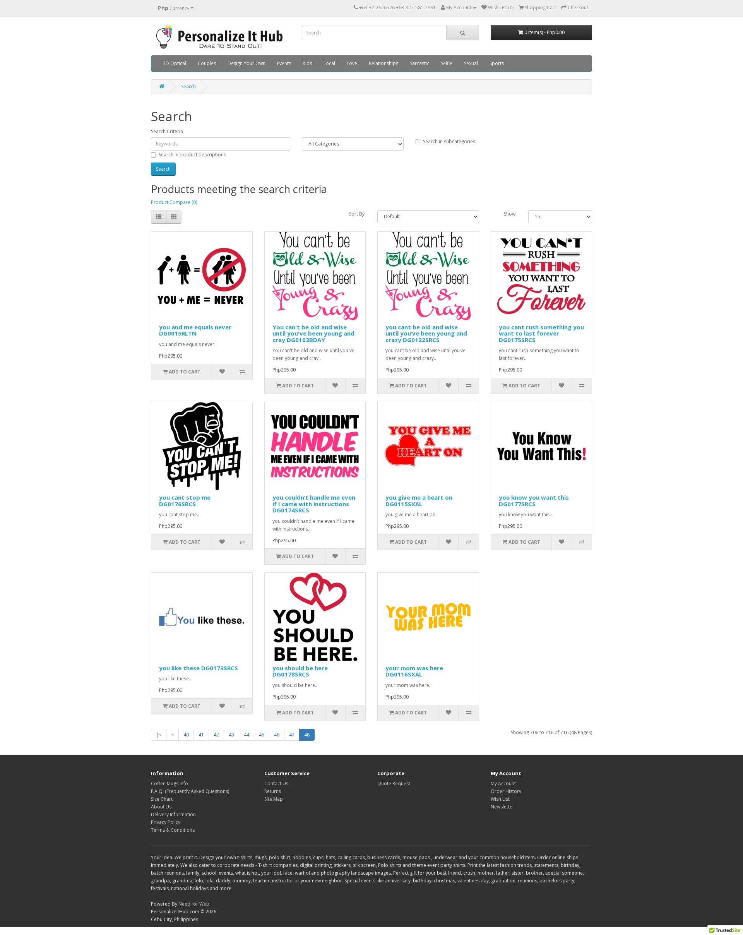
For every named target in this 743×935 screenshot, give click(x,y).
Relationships (383, 63)
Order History (506, 791)
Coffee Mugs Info (169, 783)
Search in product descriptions (192, 154)
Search (188, 86)
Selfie (446, 63)
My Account (503, 783)
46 (276, 734)
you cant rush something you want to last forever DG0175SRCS (541, 333)
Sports (497, 63)
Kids (307, 63)
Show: (510, 214)
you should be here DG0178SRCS (300, 671)
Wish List (500, 799)
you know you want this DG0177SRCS (534, 500)
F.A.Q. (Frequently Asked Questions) (190, 791)
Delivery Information (173, 814)
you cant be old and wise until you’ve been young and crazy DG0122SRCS (426, 333)
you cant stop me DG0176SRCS (185, 500)
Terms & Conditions (173, 830)
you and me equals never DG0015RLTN (195, 330)
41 (201, 734)
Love (352, 63)
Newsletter (502, 806)
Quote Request (393, 783)
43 (231, 734)
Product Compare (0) (174, 202)
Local (329, 63)
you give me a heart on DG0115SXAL (418, 500)
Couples (207, 63)
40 (186, 734)
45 (261, 734)
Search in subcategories (449, 141)
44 (246, 734)
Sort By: (357, 214)
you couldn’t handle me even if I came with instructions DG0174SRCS (313, 503)
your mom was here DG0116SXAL (414, 671)
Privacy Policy (165, 822)
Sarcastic (419, 63)
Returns (272, 791)
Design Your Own (246, 63)
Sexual (471, 63)
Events (284, 63)
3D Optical (174, 63)
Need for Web (193, 904)
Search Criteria (167, 131)
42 (216, 734)
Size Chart (162, 799)
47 (291, 734)
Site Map (273, 799)
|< (158, 734)
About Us (161, 806)
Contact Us (276, 783)
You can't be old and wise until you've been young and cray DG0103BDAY (313, 333)
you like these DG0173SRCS (198, 668)
